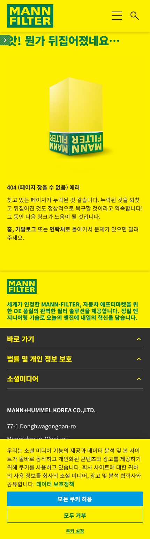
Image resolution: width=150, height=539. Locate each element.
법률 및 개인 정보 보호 (39, 359)
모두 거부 (75, 515)
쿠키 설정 (75, 530)
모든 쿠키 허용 (75, 499)
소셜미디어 (22, 379)
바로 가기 (20, 339)
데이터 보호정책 (55, 484)
